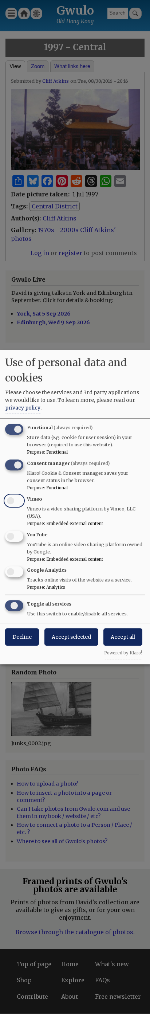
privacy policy (22, 407)
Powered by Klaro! (123, 652)
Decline (22, 637)
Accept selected (71, 637)
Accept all (123, 637)
